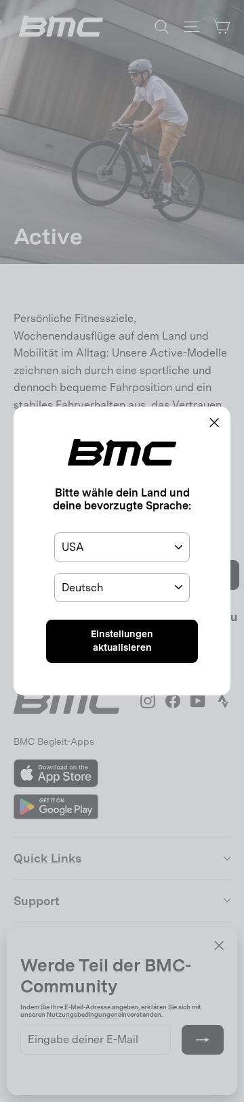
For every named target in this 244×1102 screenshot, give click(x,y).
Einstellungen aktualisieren (122, 640)
